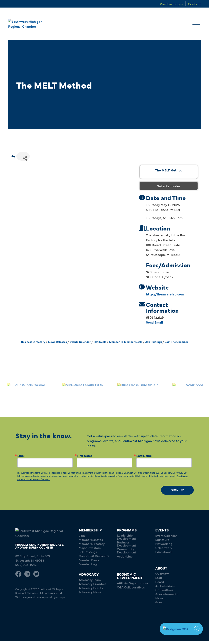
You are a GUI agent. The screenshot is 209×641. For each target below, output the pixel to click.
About (161, 568)
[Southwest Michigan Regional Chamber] (26, 24)
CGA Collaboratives (131, 587)
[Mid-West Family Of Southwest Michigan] (82, 391)
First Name (84, 455)
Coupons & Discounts (94, 555)
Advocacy (89, 574)
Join (82, 535)
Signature (162, 539)
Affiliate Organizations (133, 583)
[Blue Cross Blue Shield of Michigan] (137, 391)
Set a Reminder (168, 186)
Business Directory (33, 342)
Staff (158, 577)
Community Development (126, 551)
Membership (90, 530)
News (159, 597)
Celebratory (163, 547)
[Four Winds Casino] (27, 391)
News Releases (57, 342)
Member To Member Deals (125, 342)
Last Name (144, 455)
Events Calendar (80, 342)
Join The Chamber (176, 342)
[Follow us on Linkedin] (27, 574)
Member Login (171, 3)
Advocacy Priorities (92, 583)
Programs (127, 530)
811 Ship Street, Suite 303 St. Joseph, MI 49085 (32, 558)
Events (162, 530)
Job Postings (153, 342)
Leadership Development (126, 537)
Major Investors (90, 547)
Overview (162, 573)
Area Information (167, 593)
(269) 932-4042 (26, 564)
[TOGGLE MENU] (196, 25)
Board (159, 581)
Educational (163, 551)
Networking (163, 543)
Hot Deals (100, 342)
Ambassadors (165, 585)
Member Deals (89, 559)
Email (21, 455)
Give (158, 602)
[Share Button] (23, 156)
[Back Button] (13, 157)
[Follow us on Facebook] (18, 574)
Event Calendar (166, 535)
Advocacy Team (90, 579)
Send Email (154, 322)
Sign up (177, 490)
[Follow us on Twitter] (36, 574)
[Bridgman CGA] (181, 629)
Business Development (126, 544)
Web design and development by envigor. (40, 597)
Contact (194, 3)
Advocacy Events (91, 587)
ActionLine (124, 556)
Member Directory (92, 543)
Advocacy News (90, 591)
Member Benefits (91, 539)
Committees (164, 589)
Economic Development (130, 575)
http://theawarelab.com (165, 294)
